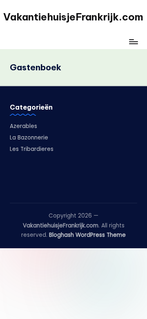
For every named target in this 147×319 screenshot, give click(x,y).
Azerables (23, 126)
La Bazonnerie (29, 138)
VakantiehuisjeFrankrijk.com (73, 17)
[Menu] (133, 41)
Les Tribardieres (31, 149)
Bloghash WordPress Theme (87, 235)
